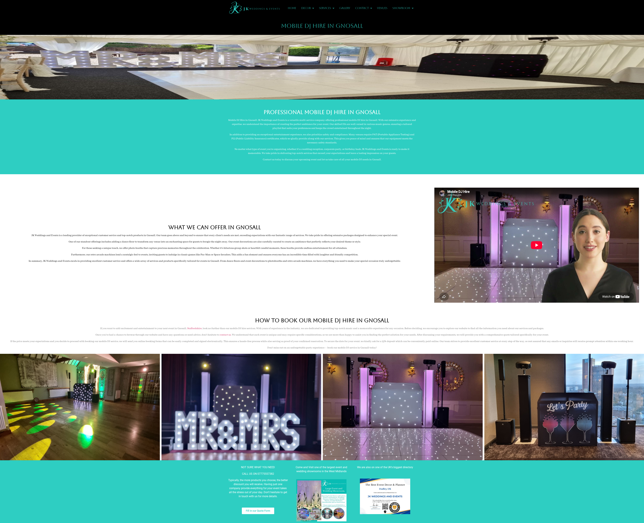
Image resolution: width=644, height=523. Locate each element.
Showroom (401, 8)
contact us (225, 334)
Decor (306, 8)
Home (292, 8)
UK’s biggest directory (400, 467)
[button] (307, 8)
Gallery (344, 8)
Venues (382, 8)
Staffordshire (194, 328)
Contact (362, 8)
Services (325, 8)
